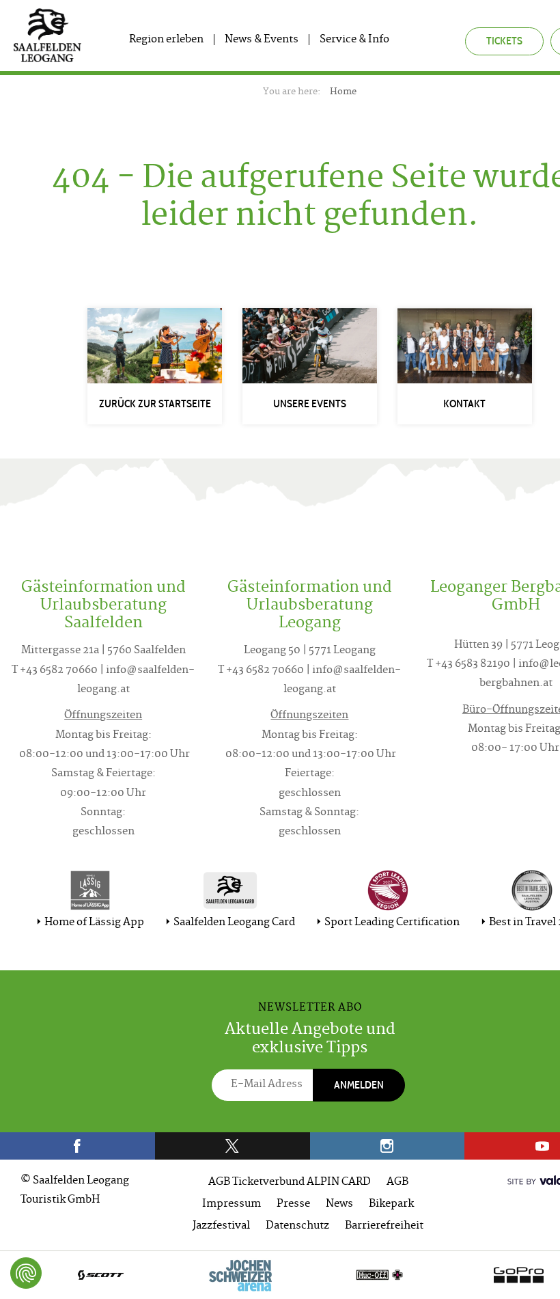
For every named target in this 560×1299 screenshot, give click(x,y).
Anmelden (359, 1084)
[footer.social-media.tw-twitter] (232, 1146)
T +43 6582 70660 (55, 670)
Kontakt (464, 403)
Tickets (504, 40)
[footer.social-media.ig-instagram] (387, 1146)
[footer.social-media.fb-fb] (77, 1146)
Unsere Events (309, 403)
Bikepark (391, 1204)
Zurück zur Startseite (155, 403)
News (339, 1204)
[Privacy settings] (26, 1273)
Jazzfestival (221, 1226)
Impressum (231, 1204)
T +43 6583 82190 (468, 664)
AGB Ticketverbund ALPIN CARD (289, 1182)
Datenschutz (297, 1226)
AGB (397, 1182)
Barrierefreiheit (384, 1226)
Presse (293, 1204)
